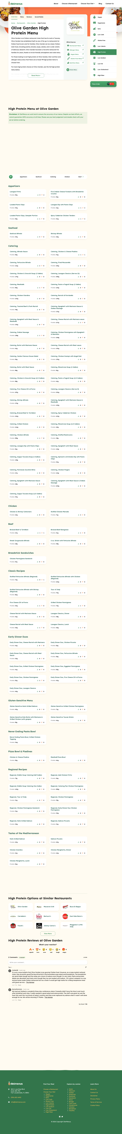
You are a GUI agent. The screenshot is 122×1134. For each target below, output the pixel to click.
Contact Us (110, 3)
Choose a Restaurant (50, 1089)
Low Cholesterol (51, 1110)
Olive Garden (31, 23)
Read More (35, 75)
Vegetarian (49, 1096)
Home (13, 23)
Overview (14, 17)
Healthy (72, 1110)
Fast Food (72, 1103)
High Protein (50, 1105)
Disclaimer (94, 1096)
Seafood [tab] (38, 177)
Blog (100, 3)
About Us (93, 1089)
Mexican (72, 1091)
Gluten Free (50, 1101)
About (56, 3)
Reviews (29, 17)
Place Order (96, 84)
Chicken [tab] (67, 177)
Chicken (71, 1107)
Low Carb (49, 1099)
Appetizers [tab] (23, 177)
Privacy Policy (95, 1099)
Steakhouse (73, 1105)
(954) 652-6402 (16, 1097)
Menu (22, 17)
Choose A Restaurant (69, 3)
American (72, 1094)
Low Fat (48, 1108)
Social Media (39, 17)
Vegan (48, 1094)
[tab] (14, 16)
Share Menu (73, 69)
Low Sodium (50, 1107)
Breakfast (72, 1109)
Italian (71, 1093)
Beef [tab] (80, 177)
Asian (71, 1089)
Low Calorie (50, 1103)
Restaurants (21, 23)
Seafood (72, 1096)
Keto (47, 1098)
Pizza (71, 1100)
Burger (71, 1101)
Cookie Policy (95, 1105)
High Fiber (49, 1112)
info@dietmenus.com (18, 1102)
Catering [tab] (53, 177)
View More (48, 933)
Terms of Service (96, 1102)
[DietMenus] (15, 3)
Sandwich (72, 1098)
